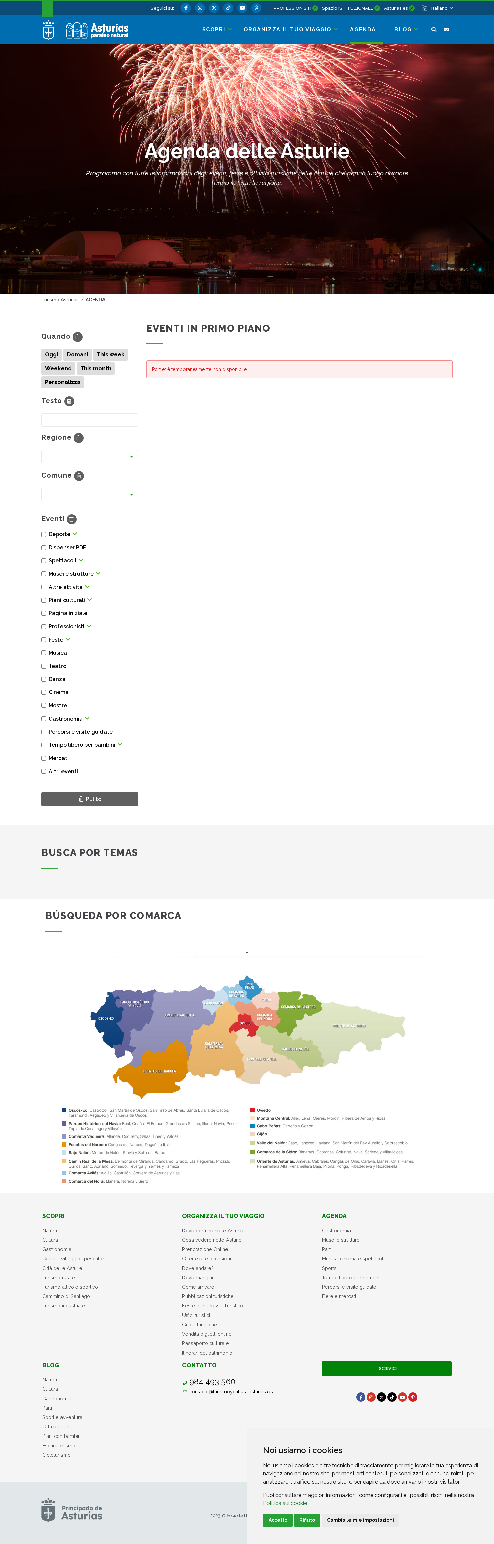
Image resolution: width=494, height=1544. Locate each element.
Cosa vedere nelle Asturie (212, 1240)
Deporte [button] (59, 534)
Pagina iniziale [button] (68, 613)
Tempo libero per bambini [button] (82, 745)
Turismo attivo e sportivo (70, 1287)
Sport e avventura (62, 1417)
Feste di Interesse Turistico (212, 1306)
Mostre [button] (58, 705)
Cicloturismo (56, 1455)
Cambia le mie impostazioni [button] (360, 1520)
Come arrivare (198, 1287)
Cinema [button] (59, 692)
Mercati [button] (59, 758)
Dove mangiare (199, 1277)
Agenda (334, 1215)
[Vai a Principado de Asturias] (71, 1509)
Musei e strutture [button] (71, 574)
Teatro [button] (57, 666)
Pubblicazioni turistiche (208, 1296)
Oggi (51, 354)
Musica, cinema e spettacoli (353, 1258)
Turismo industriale (63, 1306)
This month (95, 368)
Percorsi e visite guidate (349, 1287)
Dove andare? (198, 1268)
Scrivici (387, 1368)
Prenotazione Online (205, 1249)
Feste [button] (56, 640)
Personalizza (62, 382)
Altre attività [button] (66, 587)
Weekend (58, 368)
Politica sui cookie (285, 1503)
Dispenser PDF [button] (67, 547)
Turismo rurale (58, 1277)
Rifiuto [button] (307, 1520)
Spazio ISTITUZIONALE (347, 8)
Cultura (50, 1240)
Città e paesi (56, 1426)
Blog (50, 1365)
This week (110, 354)
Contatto (199, 1365)
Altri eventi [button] (63, 771)
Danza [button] (57, 679)
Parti (327, 1249)
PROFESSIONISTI (292, 8)
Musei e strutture (341, 1240)
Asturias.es (396, 8)
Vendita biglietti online (207, 1334)
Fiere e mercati (339, 1296)
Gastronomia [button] (66, 719)
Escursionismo (58, 1445)
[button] (442, 8)
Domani (77, 354)
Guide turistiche (199, 1324)
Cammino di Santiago (66, 1296)
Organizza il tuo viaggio (223, 1215)
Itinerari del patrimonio (207, 1353)
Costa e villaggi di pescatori (73, 1258)
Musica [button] (58, 653)
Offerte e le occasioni (206, 1258)
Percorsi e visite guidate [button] (81, 732)
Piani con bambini (62, 1436)
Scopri (53, 1215)
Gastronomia (56, 1249)
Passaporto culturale (205, 1343)
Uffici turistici (196, 1315)
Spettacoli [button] (62, 560)
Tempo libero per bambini (351, 1277)
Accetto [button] (278, 1520)
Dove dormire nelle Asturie (212, 1230)
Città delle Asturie (62, 1268)
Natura (49, 1230)
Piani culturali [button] (67, 600)
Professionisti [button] (66, 626)
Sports (329, 1268)
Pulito (94, 798)
